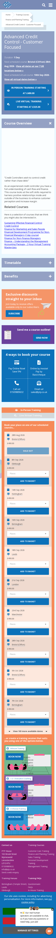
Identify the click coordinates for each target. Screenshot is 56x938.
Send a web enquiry (10, 872)
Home (8, 15)
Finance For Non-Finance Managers (22, 238)
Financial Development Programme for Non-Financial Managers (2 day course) (27, 234)
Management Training (37, 866)
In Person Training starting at (28, 90)
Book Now (14, 756)
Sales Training (34, 857)
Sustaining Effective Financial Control (23, 222)
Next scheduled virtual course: (19, 74)
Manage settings (28, 930)
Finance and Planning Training (17, 20)
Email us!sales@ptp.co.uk (39, 391)
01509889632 (8, 866)
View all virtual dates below (19, 79)
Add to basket (28, 481)
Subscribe (14, 313)
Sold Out (28, 451)
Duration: (8, 57)
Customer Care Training (38, 851)
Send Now (42, 337)
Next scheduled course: (15, 61)
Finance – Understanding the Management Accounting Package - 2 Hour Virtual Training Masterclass (27, 244)
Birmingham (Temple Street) (14, 884)
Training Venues (9, 878)
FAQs (30, 887)
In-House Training (36, 890)
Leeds (4, 887)
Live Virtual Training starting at (28, 104)
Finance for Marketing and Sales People (24, 229)
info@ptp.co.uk (8, 869)
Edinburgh (6, 890)
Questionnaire (34, 884)
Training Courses (22, 15)
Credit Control (11, 225)
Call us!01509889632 (17, 391)
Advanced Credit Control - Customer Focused (23, 24)
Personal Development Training (38, 862)
